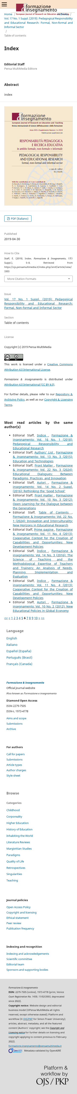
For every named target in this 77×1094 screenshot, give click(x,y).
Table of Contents (55, 512)
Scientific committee (19, 959)
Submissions (14, 723)
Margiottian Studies (19, 848)
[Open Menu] (4, 4)
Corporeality (14, 816)
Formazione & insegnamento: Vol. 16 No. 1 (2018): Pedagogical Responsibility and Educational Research (43, 441)
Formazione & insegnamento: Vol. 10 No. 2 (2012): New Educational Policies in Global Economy (43, 606)
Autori (42, 482)
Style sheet (13, 775)
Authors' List (44, 452)
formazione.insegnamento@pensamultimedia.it (35, 1045)
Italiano (11, 645)
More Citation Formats (21, 279)
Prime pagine (44, 529)
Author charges (16, 770)
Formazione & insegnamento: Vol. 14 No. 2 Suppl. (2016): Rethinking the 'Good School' (43, 486)
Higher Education (17, 823)
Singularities (14, 874)
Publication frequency (20, 928)
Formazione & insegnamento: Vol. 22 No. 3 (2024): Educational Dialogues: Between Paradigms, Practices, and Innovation (43, 471)
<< (6, 618)
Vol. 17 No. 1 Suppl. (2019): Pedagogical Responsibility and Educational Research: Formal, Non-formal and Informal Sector (38, 22)
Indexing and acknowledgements (27, 954)
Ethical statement (17, 918)
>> (42, 618)
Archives (62, 14)
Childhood (13, 810)
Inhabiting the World (19, 836)
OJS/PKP (28, 1019)
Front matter (44, 495)
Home (8, 14)
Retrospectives (15, 868)
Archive (11, 729)
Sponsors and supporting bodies (27, 970)
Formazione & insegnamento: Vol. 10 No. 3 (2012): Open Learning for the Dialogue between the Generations (43, 501)
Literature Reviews (18, 842)
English (11, 638)
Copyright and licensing (21, 912)
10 (36, 618)
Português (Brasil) (19, 657)
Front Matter (44, 465)
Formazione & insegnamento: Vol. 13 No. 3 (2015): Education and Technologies (43, 456)
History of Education (19, 829)
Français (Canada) (19, 664)
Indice (42, 435)
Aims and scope (16, 718)
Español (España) (18, 651)
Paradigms (13, 855)
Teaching (12, 880)
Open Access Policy (18, 907)
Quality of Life (15, 861)
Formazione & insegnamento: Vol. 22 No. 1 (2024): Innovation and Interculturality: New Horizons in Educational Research (43, 521)
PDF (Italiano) (19, 218)
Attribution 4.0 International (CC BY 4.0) (29, 384)
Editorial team (15, 964)
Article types (14, 765)
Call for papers (15, 754)
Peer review (13, 923)
